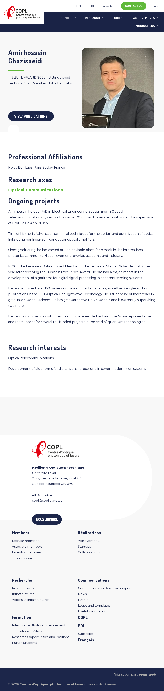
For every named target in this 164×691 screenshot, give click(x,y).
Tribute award (22, 558)
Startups (84, 546)
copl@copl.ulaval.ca (47, 500)
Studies (117, 18)
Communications (142, 26)
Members (67, 18)
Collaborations (89, 552)
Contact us (133, 5)
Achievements (144, 18)
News (82, 594)
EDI (92, 5)
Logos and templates (94, 605)
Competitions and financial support (105, 588)
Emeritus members (27, 552)
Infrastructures (23, 594)
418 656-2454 (42, 495)
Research (92, 18)
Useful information (92, 611)
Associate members (27, 546)
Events (83, 600)
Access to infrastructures (30, 600)
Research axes (23, 588)
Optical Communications (35, 190)
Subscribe (107, 5)
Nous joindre (47, 519)
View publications (31, 116)
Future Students (24, 643)
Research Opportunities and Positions (40, 637)
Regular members (26, 541)
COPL (78, 5)
